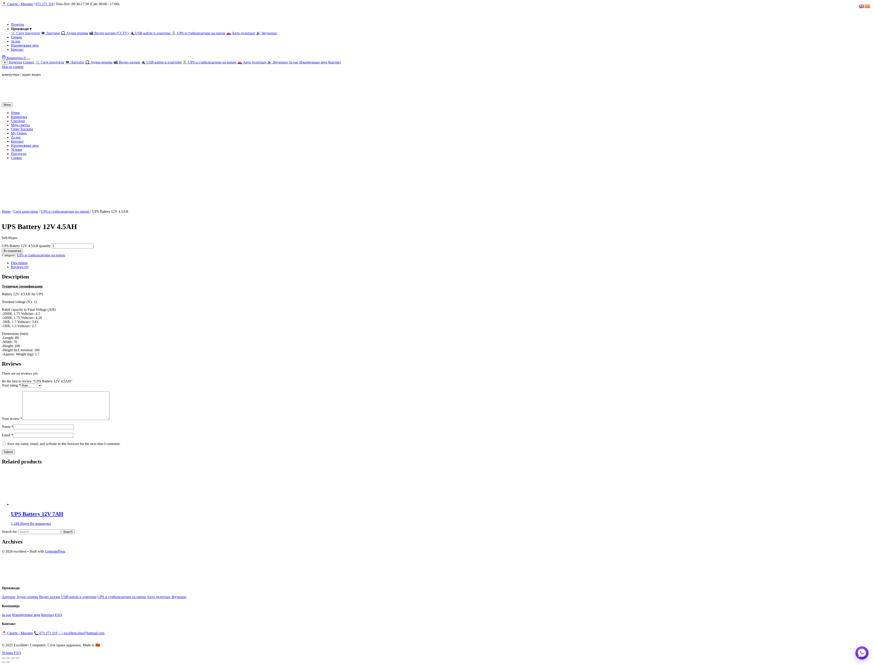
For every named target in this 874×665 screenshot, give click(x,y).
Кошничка (15, 58)
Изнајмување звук (25, 45)
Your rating (11, 385)
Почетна (17, 24)
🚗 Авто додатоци (240, 33)
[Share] (13, 658)
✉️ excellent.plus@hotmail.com (81, 633)
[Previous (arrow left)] (3, 662)
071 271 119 (44, 4)
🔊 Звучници (266, 33)
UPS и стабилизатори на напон (65, 211)
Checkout (18, 121)
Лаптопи (8, 597)
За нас (15, 41)
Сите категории (25, 211)
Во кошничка (12, 251)
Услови (16, 150)
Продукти (18, 154)
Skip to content (12, 67)
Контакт (17, 49)
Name (7, 427)
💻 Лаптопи (50, 33)
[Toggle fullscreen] (8, 658)
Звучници (178, 597)
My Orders (19, 133)
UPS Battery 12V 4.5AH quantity (26, 246)
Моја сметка (20, 125)
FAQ (58, 615)
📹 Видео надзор (126, 62)
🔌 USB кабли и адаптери (150, 33)
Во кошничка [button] (40, 524)
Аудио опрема (27, 597)
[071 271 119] (21, 578)
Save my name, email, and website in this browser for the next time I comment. (63, 444)
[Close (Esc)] (17, 658)
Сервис (16, 37)
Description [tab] (19, 263)
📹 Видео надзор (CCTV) (109, 33)
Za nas (15, 137)
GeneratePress (55, 551)
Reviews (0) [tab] (19, 267)
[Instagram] (12, 578)
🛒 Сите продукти (25, 33)
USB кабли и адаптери (79, 597)
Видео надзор (49, 597)
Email (7, 435)
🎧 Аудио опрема (74, 33)
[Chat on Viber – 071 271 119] (862, 653)
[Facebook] (4, 578)
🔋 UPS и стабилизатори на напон (198, 33)
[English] (862, 6)
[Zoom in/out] (3, 658)
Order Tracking (22, 129)
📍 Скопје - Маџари (17, 4)
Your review (12, 419)
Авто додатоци (158, 597)
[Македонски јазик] (868, 6)
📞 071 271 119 (45, 633)
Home (15, 113)
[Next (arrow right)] (8, 662)
